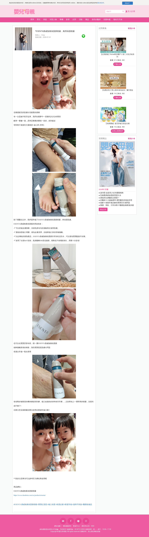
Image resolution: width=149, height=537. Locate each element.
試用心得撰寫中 (117, 131)
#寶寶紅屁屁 (42, 504)
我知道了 (127, 3)
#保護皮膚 (60, 504)
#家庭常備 (68, 504)
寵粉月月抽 (117, 19)
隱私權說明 (100, 3)
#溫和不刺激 (77, 504)
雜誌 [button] (87, 19)
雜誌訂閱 (103, 209)
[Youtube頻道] (63, 521)
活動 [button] (80, 19)
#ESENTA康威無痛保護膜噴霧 (25, 504)
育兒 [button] (38, 19)
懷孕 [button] (32, 19)
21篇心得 (117, 64)
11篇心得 (117, 98)
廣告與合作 (85, 526)
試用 (74, 19)
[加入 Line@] (78, 521)
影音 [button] (68, 19)
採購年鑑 (107, 19)
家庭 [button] (45, 19)
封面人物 (53, 19)
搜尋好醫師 (96, 19)
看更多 (130, 28)
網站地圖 (57, 526)
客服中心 (76, 526)
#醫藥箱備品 (87, 504)
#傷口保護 (51, 504)
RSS (92, 526)
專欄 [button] (61, 19)
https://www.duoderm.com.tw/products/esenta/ (30, 495)
